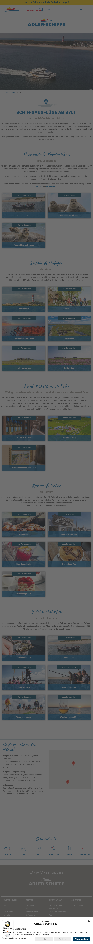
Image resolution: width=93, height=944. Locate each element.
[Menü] (11, 921)
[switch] (7, 935)
